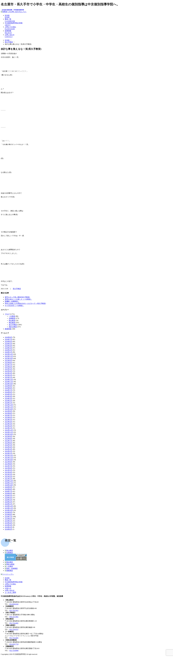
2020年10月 (9, 485)
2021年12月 (9, 455)
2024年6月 (8, 392)
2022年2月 (8, 451)
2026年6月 (8, 341)
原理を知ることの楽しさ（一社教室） (18, 299)
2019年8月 (8, 514)
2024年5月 (8, 394)
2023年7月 (8, 415)
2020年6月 (8, 493)
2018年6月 (8, 529)
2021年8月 (8, 464)
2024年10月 (9, 384)
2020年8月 (8, 489)
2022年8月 (8, 438)
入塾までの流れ (10, 584)
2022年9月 (8, 436)
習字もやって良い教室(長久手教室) (17, 297)
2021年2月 (8, 476)
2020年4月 (8, 497)
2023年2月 (8, 426)
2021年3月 (8, 474)
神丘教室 (12, 322)
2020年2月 (8, 502)
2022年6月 (8, 443)
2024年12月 (9, 379)
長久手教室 (9, 42)
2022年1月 (8, 453)
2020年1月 (8, 504)
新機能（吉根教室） (12, 301)
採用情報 (8, 586)
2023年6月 (8, 417)
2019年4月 (8, 523)
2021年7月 (8, 466)
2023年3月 (8, 424)
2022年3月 (8, 449)
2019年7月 (8, 516)
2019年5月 (8, 521)
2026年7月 (8, 339)
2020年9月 (8, 487)
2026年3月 (8, 348)
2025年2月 (8, 375)
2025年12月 (9, 354)
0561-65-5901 (13, 617)
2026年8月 (8, 337)
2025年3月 (8, 373)
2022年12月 (9, 430)
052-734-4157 (13, 629)
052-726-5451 (13, 610)
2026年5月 (8, 343)
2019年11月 (9, 508)
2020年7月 (8, 491)
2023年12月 (9, 405)
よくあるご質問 (10, 592)
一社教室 (12, 316)
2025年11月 (9, 356)
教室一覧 (8, 580)
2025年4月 (8, 371)
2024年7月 (8, 390)
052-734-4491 (13, 623)
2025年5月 (8, 369)
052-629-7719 (13, 644)
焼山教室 (12, 320)
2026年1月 (8, 352)
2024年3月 (8, 398)
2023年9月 (8, 411)
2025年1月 (8, 377)
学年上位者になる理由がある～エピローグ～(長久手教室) (25, 303)
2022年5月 (8, 445)
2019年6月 (8, 519)
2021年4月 (8, 472)
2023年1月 (8, 428)
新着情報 (8, 329)
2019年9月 (8, 512)
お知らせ (8, 588)
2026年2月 (8, 350)
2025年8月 (8, 362)
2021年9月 (8, 462)
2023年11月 (9, 407)
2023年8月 (8, 413)
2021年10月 (9, 460)
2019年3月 (8, 525)
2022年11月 (9, 432)
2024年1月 (8, 403)
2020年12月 (9, 481)
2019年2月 (8, 527)
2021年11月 (9, 457)
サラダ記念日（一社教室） (14, 305)
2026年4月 (8, 346)
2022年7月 (8, 441)
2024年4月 (8, 396)
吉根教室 (12, 318)
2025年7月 (8, 365)
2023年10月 (9, 409)
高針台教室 (13, 327)
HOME (7, 16)
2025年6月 (8, 367)
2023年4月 (8, 422)
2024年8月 (8, 388)
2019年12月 (9, 506)
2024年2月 (8, 400)
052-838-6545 (13, 604)
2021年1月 (8, 478)
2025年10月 (9, 358)
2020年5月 (8, 495)
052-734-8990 (13, 650)
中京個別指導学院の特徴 (13, 582)
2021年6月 (8, 468)
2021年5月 (8, 470)
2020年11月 (9, 483)
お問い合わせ (9, 590)
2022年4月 (8, 447)
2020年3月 (8, 500)
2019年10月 (9, 510)
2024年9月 (8, 386)
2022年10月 (9, 434)
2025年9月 (8, 360)
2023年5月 (8, 419)
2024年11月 (9, 381)
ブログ (7, 314)
